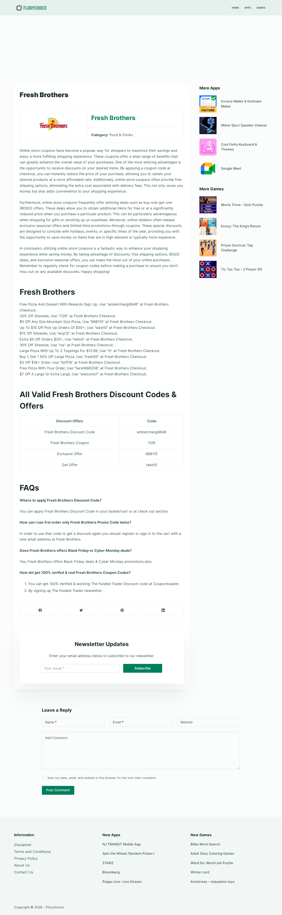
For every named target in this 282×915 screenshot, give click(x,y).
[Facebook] (40, 610)
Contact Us (23, 872)
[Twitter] (81, 610)
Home (235, 7)
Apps (248, 7)
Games (260, 7)
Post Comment (58, 790)
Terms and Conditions (32, 851)
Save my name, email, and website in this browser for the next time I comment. (102, 778)
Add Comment (56, 738)
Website (186, 722)
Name (51, 722)
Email (118, 722)
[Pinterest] (122, 610)
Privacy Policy (26, 858)
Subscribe (143, 668)
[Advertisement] (141, 48)
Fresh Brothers (113, 118)
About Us (22, 865)
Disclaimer (23, 845)
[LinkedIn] (163, 610)
